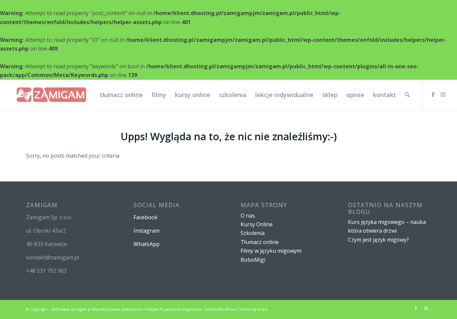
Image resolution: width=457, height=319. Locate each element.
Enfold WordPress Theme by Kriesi (236, 309)
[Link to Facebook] (433, 94)
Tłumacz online (260, 242)
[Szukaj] (407, 95)
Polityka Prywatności (163, 309)
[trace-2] (51, 95)
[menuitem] (121, 95)
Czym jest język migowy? (378, 239)
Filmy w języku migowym (271, 250)
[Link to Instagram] (443, 94)
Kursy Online (257, 224)
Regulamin (192, 309)
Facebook (145, 217)
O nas (248, 215)
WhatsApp (146, 244)
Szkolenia (253, 233)
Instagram (146, 230)
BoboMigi (253, 259)
